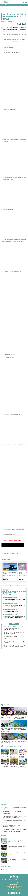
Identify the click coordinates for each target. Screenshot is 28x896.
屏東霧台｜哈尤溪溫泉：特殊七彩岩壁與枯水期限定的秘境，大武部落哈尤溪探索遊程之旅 (14, 646)
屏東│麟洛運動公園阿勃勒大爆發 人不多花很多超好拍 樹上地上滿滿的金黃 (14, 765)
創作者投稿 (4, 879)
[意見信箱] (15, 893)
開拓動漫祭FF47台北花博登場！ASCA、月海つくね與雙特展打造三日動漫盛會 (14, 826)
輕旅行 (4, 2)
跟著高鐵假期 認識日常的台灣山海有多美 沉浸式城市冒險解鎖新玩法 (14, 812)
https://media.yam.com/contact (14, 889)
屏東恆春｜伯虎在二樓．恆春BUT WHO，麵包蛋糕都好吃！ (14, 642)
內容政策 (16, 879)
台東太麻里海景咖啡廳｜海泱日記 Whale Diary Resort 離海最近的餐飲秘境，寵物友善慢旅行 (14, 817)
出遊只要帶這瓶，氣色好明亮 (10, 637)
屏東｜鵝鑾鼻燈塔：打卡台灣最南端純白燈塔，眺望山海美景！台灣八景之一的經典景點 (4, 755)
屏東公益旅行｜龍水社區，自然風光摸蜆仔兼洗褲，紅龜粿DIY (22, 765)
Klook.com (3, 869)
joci (13, 21)
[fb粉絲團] (9, 893)
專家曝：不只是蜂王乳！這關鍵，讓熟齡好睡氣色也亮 (13, 755)
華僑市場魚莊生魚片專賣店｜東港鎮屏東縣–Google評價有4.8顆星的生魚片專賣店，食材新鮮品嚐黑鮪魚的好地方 (14, 628)
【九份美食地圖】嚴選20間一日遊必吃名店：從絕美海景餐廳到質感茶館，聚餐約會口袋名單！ (14, 830)
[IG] (12, 893)
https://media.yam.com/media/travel (14, 886)
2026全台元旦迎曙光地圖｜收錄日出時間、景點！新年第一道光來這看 (14, 633)
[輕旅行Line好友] (18, 893)
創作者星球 (10, 879)
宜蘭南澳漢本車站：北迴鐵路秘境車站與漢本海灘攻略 (15, 808)
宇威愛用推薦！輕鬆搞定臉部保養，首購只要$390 (22, 755)
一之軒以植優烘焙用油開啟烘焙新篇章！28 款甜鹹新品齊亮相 (14, 821)
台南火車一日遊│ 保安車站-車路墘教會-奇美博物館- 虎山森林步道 (5, 765)
